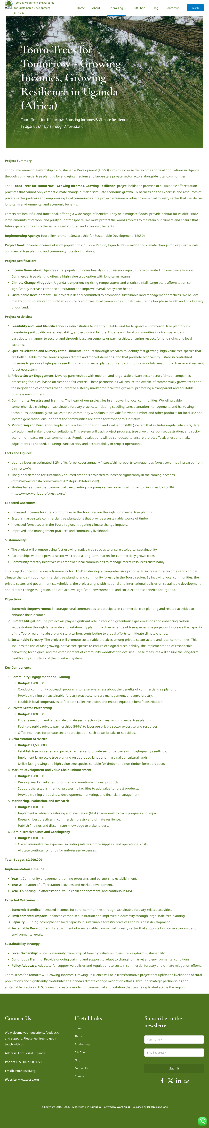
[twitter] (170, 1080)
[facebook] (162, 1080)
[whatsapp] (186, 1080)
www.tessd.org (28, 1079)
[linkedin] (178, 1080)
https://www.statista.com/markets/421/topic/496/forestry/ (55, 481)
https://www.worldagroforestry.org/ (38, 493)
